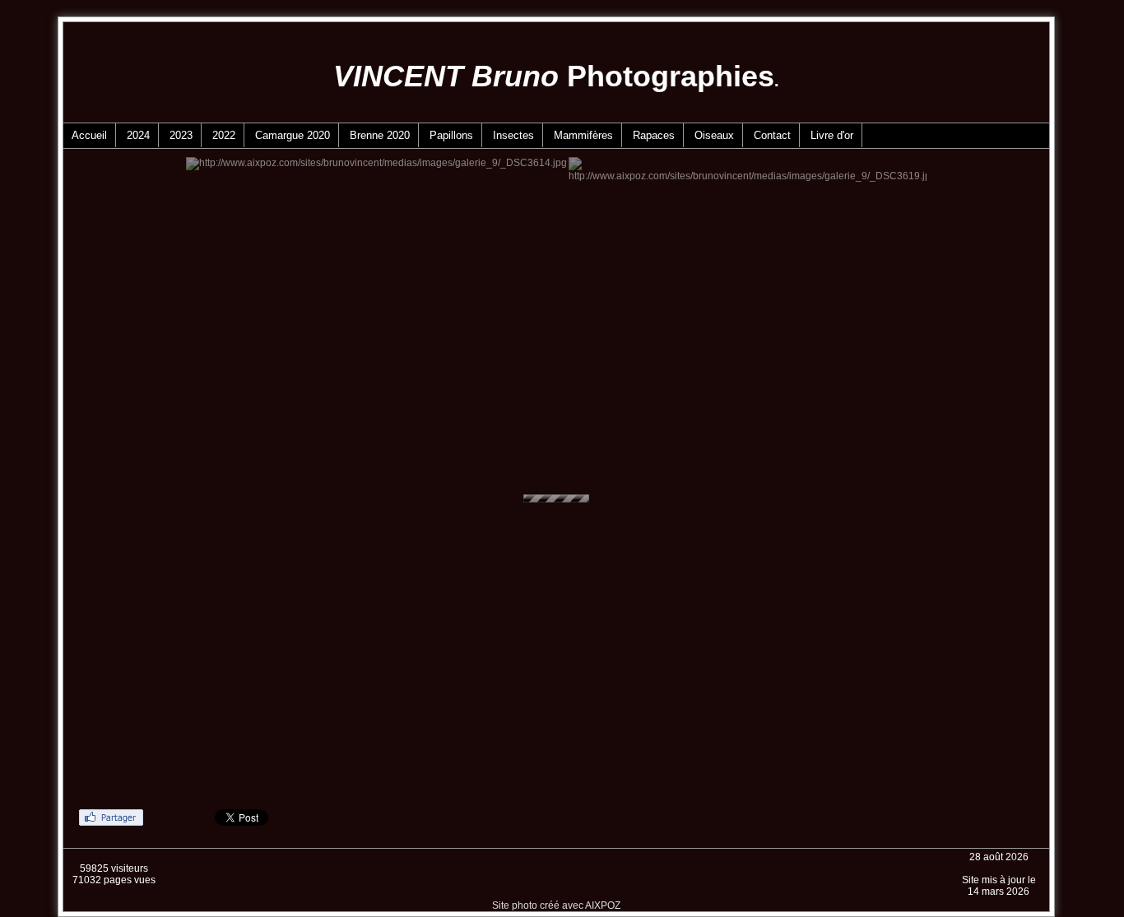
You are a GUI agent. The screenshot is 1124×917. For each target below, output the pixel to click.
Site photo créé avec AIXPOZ (556, 905)
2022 (223, 135)
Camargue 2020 (292, 135)
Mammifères (583, 135)
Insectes (513, 135)
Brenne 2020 (380, 135)
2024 (138, 135)
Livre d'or (831, 135)
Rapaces (654, 135)
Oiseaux (714, 135)
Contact (772, 135)
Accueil (89, 135)
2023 (181, 135)
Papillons (451, 135)
